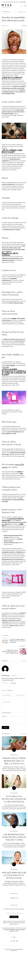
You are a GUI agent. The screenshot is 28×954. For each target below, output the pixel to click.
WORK (24, 2)
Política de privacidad (10, 929)
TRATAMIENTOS (6, 11)
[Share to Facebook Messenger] (25, 26)
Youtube (17, 941)
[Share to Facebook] (23, 26)
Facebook (11, 941)
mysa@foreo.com (14, 898)
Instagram (14, 941)
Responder (13, 683)
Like (2, 683)
